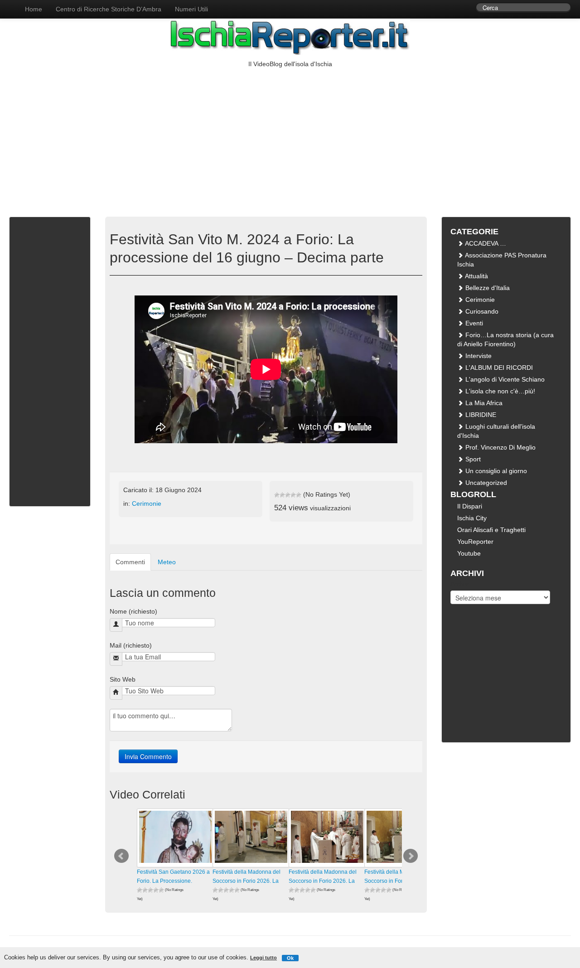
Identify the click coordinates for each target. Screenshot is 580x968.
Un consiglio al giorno (495, 470)
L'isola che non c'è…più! (499, 391)
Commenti (130, 562)
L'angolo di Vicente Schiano (504, 379)
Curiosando (481, 311)
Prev (121, 856)
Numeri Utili (191, 9)
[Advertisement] (290, 136)
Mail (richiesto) (131, 645)
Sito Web (122, 679)
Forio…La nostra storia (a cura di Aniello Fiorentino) (505, 339)
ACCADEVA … (485, 243)
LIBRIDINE (480, 414)
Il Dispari (469, 506)
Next (410, 856)
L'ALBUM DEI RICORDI (498, 367)
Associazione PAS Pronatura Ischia (501, 260)
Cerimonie (146, 503)
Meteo (167, 562)
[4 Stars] (293, 495)
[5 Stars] (298, 495)
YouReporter (475, 541)
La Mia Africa (483, 403)
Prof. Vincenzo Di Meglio (500, 447)
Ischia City (472, 518)
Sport (472, 459)
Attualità (476, 276)
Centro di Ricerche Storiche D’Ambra (108, 9)
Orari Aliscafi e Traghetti (491, 529)
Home (33, 9)
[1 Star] (277, 495)
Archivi (459, 583)
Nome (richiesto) (133, 611)
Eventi (473, 323)
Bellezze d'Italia (487, 287)
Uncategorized (485, 482)
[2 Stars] (282, 495)
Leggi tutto (263, 957)
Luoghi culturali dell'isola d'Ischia (496, 431)
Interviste (478, 355)
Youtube (469, 553)
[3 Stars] (287, 495)
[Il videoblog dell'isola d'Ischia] (9, 4)
